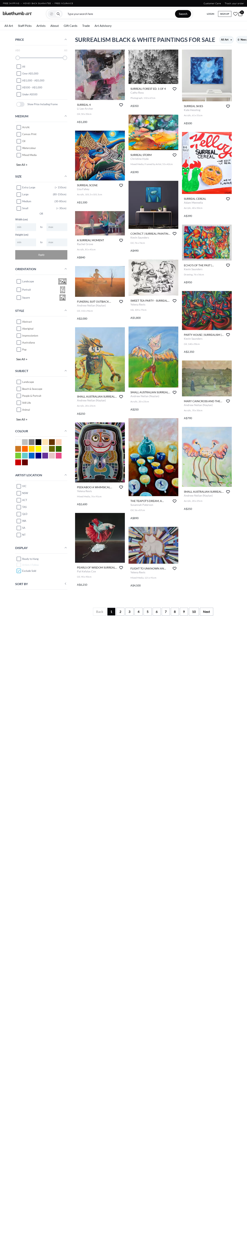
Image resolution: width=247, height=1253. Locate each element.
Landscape (28, 381)
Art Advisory (103, 25)
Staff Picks (25, 25)
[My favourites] (235, 14)
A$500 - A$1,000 (32, 87)
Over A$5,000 (30, 73)
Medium (26, 201)
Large (25, 194)
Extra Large (28, 187)
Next (206, 612)
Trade (86, 25)
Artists (41, 25)
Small (25, 208)
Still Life (26, 402)
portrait (26, 289)
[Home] (17, 13)
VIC (24, 486)
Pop (24, 349)
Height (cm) (21, 234)
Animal (26, 409)
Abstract (27, 321)
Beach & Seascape (32, 388)
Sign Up (224, 13)
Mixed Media (29, 155)
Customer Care (212, 3)
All (23, 66)
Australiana (28, 342)
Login (210, 13)
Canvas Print (29, 134)
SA (23, 527)
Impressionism (30, 335)
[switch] (20, 104)
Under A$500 (29, 94)
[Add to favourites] (121, 105)
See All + (21, 164)
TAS (24, 506)
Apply (41, 254)
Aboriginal (27, 328)
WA (24, 520)
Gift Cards (70, 25)
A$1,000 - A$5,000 (33, 80)
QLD (24, 513)
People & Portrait (31, 395)
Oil (23, 141)
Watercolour (29, 148)
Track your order (234, 3)
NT (24, 534)
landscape (28, 281)
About (54, 25)
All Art (8, 25)
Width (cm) (21, 219)
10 (194, 612)
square (26, 297)
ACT (24, 500)
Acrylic (26, 127)
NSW (25, 493)
